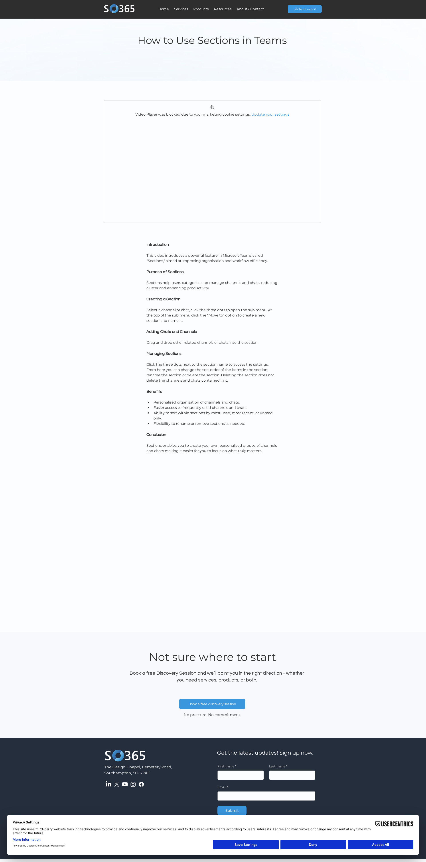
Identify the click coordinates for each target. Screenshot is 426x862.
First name (226, 766)
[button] (181, 9)
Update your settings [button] (270, 114)
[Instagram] (133, 784)
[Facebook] (141, 784)
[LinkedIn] (108, 784)
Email (222, 787)
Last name (278, 766)
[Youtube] (125, 784)
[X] (116, 784)
